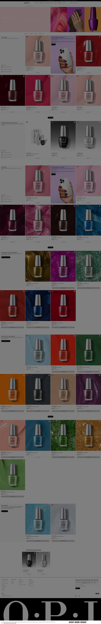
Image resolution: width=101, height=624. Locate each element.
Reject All (77, 622)
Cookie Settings (71, 622)
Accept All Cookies (83, 622)
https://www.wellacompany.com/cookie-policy (10, 623)
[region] (50, 622)
